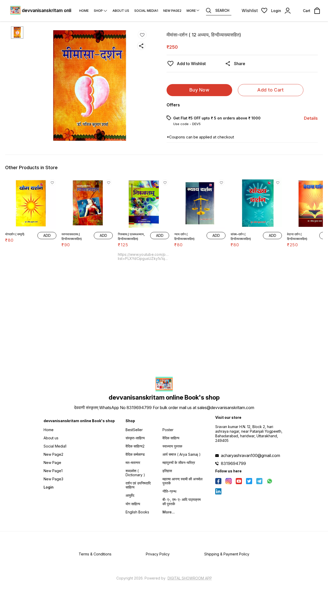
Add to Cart (270, 90)
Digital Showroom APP (190, 578)
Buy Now (199, 90)
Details (311, 118)
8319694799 (233, 463)
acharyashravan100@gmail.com (250, 455)
